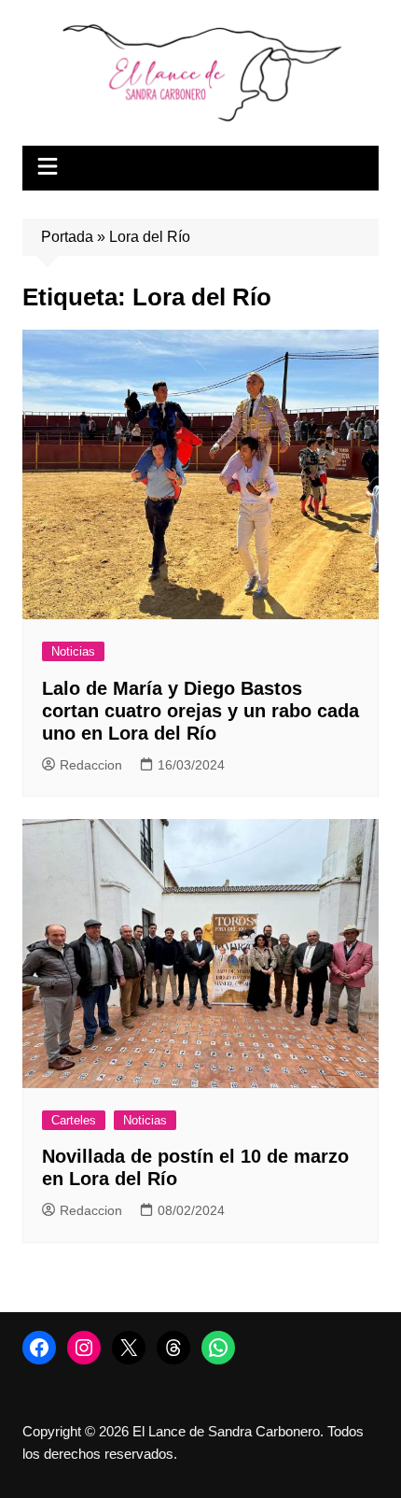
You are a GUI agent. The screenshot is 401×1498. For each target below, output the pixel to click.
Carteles (73, 1120)
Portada (67, 237)
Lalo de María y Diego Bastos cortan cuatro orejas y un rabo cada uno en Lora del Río (200, 710)
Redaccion (91, 764)
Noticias (73, 651)
